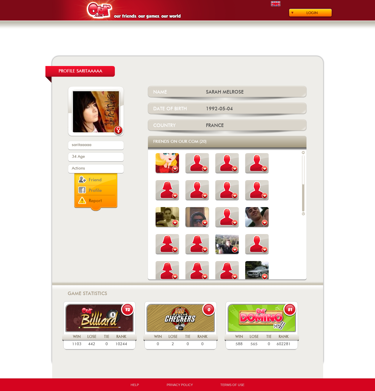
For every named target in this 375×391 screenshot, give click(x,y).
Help (135, 385)
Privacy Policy (180, 385)
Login (312, 13)
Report (95, 201)
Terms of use (232, 385)
